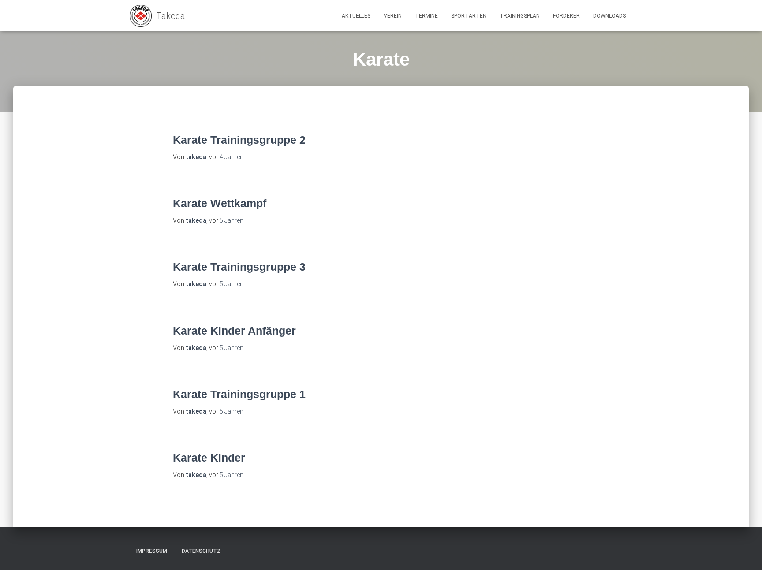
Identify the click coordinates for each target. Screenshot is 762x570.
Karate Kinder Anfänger (234, 330)
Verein (393, 16)
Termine (426, 16)
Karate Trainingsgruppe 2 (239, 140)
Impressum (151, 551)
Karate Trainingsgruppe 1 (239, 394)
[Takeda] (157, 16)
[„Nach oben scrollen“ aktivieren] (744, 552)
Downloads (609, 16)
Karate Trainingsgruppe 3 (239, 267)
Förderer (566, 16)
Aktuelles (356, 16)
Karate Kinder (209, 457)
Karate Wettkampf (219, 203)
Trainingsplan (520, 16)
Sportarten (468, 16)
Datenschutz (201, 551)
